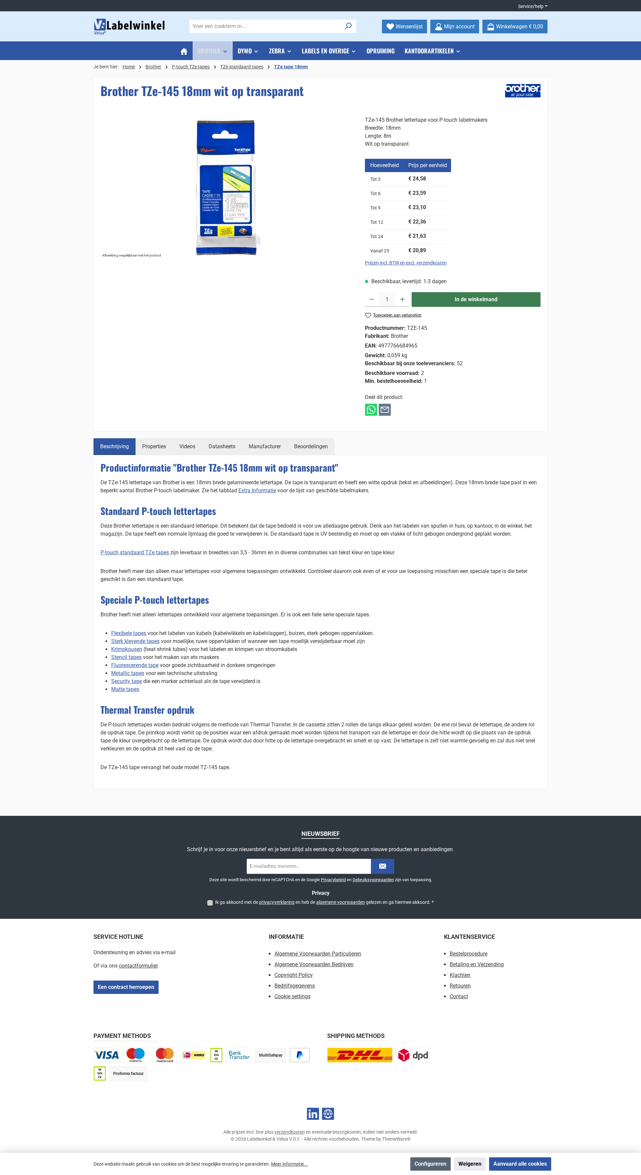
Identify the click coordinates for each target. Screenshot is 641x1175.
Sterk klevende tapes (135, 641)
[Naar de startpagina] (130, 26)
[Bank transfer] (239, 1055)
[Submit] (382, 866)
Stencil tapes (126, 657)
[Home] (184, 50)
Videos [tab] (187, 446)
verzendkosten (289, 1132)
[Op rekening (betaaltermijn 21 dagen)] (99, 1073)
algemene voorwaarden (340, 902)
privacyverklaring (276, 902)
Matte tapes (125, 689)
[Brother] (523, 90)
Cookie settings (292, 996)
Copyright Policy (293, 975)
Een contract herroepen (126, 987)
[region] (226, 187)
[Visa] (106, 1055)
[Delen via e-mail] (384, 409)
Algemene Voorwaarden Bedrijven (314, 964)
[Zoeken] (348, 26)
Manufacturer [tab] (265, 446)
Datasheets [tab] (222, 446)
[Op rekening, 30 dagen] (216, 1055)
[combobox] (265, 26)
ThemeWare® (396, 1139)
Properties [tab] (154, 446)
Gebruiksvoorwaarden (373, 879)
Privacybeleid (333, 879)
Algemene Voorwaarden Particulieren (317, 954)
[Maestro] (135, 1055)
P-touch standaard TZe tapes (134, 552)
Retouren (460, 986)
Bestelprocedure (468, 954)
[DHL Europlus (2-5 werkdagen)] (360, 1055)
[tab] (114, 446)
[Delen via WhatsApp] (371, 409)
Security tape (126, 681)
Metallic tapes (127, 673)
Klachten (460, 975)
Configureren (430, 1164)
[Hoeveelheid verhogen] (402, 299)
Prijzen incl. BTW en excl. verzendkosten (406, 262)
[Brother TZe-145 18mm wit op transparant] (226, 187)
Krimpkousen (126, 649)
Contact (459, 996)
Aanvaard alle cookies (520, 1164)
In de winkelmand (476, 299)
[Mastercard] (165, 1055)
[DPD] (413, 1055)
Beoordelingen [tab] (311, 446)
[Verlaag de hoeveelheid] (372, 299)
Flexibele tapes (128, 633)
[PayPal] (299, 1055)
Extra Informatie (257, 490)
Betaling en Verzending (477, 964)
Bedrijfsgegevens (294, 986)
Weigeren (469, 1164)
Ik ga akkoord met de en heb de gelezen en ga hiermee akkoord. (324, 902)
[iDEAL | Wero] (194, 1055)
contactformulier (138, 966)
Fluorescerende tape (135, 665)
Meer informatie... (289, 1164)
